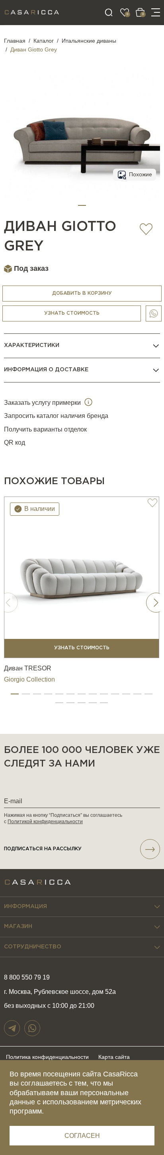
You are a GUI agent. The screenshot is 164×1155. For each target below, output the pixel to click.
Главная (14, 40)
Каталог (43, 40)
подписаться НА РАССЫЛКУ (43, 849)
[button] (82, 205)
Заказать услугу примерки (43, 402)
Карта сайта (114, 1057)
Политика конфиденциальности (47, 1057)
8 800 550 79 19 (27, 977)
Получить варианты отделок (45, 429)
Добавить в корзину (82, 293)
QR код (14, 442)
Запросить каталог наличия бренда (56, 415)
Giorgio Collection (29, 679)
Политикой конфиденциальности (45, 821)
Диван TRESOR (27, 668)
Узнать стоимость (72, 313)
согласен (82, 1135)
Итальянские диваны (89, 40)
